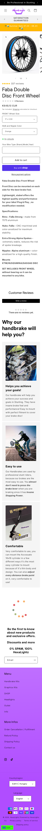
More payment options (21, 174)
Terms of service (31, 820)
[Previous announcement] (4, 2)
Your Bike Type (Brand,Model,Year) (18, 144)
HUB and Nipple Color (12, 126)
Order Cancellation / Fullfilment (19, 729)
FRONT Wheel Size (10, 114)
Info (6, 711)
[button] (5, 10)
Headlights (9, 699)
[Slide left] (15, 78)
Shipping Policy (12, 741)
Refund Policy (11, 735)
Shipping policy (22, 825)
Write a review (21, 301)
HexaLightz (14, 817)
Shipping (16, 109)
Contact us (9, 747)
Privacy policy (15, 820)
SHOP (7, 693)
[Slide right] (26, 78)
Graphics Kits (10, 687)
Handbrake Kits (11, 681)
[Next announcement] (37, 2)
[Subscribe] (34, 660)
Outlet (7, 705)
